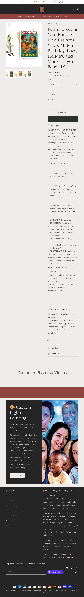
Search (8, 496)
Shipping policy (73, 590)
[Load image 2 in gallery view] (19, 74)
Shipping (50, 76)
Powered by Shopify (25, 590)
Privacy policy (48, 590)
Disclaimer (9, 521)
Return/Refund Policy (14, 501)
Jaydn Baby (14, 590)
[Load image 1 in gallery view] (10, 74)
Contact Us (10, 526)
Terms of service (61, 590)
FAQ (7, 531)
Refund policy (37, 590)
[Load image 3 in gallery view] (28, 74)
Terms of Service (12, 516)
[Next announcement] (80, 16)
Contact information (43, 593)
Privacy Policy (11, 511)
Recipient (51, 90)
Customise (51, 80)
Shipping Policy (11, 506)
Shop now (17, 475)
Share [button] (52, 340)
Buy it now (63, 119)
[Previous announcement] (4, 16)
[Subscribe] (43, 572)
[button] (4, 9)
